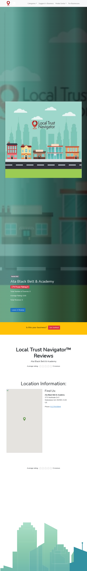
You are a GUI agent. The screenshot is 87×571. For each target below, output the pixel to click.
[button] (24, 419)
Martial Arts (14, 276)
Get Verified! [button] (54, 327)
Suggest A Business (46, 3)
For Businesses (74, 3)
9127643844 (55, 407)
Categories (32, 3)
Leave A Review (18, 310)
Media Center (60, 3)
